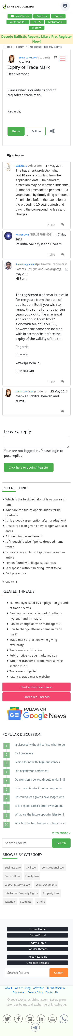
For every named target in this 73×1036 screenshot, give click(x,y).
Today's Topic (37, 943)
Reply (16, 131)
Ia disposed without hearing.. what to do (33, 568)
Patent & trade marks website (30, 676)
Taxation (10, 901)
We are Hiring (22, 988)
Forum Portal (38, 935)
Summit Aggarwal (25, 264)
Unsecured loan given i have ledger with (39, 797)
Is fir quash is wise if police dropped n (38, 788)
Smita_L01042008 (28, 57)
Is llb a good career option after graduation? (35, 520)
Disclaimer (19, 992)
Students (25, 901)
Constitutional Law (53, 867)
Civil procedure (15, 573)
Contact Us (52, 992)
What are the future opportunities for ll (39, 814)
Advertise (38, 988)
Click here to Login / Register (29, 467)
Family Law (32, 876)
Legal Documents (46, 884)
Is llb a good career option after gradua (39, 806)
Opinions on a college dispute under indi (40, 779)
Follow (36, 131)
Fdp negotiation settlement (23, 536)
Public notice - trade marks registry (33, 655)
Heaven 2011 (22, 234)
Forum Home (37, 929)
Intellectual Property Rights (21, 893)
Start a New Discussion (37, 687)
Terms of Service (56, 988)
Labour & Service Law (17, 884)
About (8, 988)
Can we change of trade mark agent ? (35, 624)
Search (61, 843)
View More (8, 582)
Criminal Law (12, 876)
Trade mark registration (26, 650)
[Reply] (62, 224)
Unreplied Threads (36, 697)
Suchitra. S (21, 165)
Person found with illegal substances (30, 563)
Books (58, 16)
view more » (61, 833)
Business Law (13, 867)
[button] (62, 59)
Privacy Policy (35, 992)
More (35, 27)
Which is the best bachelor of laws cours (40, 823)
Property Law (51, 893)
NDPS (37, 22)
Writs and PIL (18, 22)
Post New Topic (37, 956)
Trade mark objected (24, 671)
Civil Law (31, 867)
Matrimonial (55, 22)
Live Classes (22, 16)
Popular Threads (37, 949)
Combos (42, 16)
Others (40, 901)
